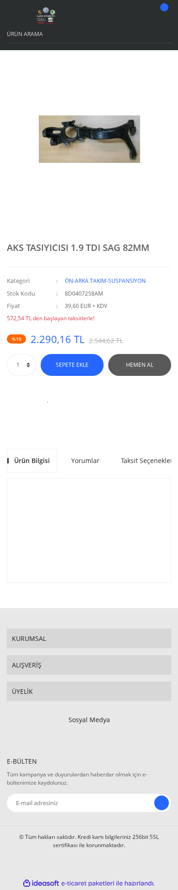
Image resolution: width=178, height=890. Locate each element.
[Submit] (161, 803)
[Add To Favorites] (48, 399)
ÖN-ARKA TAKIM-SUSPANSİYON (105, 281)
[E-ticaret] (88, 883)
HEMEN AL (139, 365)
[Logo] (46, 16)
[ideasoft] (41, 883)
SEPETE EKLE (72, 365)
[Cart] (163, 16)
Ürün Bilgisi (32, 460)
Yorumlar (85, 460)
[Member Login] (139, 16)
